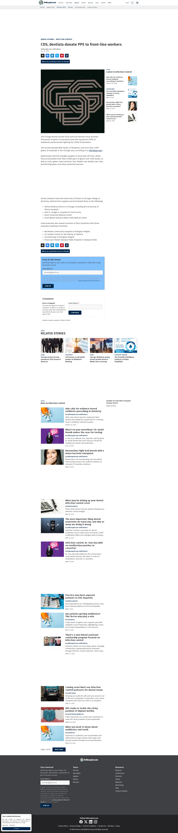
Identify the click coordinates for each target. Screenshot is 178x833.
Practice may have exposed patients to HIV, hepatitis (80, 596)
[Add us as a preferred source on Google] (67, 55)
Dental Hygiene (47, 39)
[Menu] (137, 3)
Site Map (111, 826)
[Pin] (62, 55)
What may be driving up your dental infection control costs (115, 117)
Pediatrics (69, 355)
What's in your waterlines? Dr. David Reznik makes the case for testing (84, 431)
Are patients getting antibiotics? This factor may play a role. (82, 615)
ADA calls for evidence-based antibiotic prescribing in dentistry (114, 79)
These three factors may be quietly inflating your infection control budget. (84, 510)
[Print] (42, 55)
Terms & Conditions (89, 826)
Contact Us (102, 826)
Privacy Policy (63, 826)
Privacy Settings (75, 826)
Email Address (47, 269)
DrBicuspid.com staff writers (51, 49)
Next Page (59, 749)
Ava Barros (71, 619)
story (95, 150)
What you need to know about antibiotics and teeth (81, 728)
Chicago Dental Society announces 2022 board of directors (51, 359)
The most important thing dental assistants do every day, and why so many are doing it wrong (84, 522)
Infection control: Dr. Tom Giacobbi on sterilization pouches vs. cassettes (84, 545)
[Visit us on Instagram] (95, 821)
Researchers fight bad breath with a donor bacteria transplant (114, 104)
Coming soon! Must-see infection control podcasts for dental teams (84, 688)
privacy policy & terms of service (89, 281)
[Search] (132, 3)
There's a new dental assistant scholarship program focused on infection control (82, 638)
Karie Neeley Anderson (75, 714)
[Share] (47, 55)
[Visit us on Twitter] (86, 821)
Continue (75, 312)
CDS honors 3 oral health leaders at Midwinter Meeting (75, 359)
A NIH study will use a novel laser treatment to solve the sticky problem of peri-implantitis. (84, 718)
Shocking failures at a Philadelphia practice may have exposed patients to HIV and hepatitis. (84, 605)
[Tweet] (57, 55)
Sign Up (48, 286)
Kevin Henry (71, 693)
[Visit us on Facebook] (81, 821)
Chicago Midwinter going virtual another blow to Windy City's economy (100, 359)
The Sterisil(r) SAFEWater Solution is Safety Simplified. (115, 93)
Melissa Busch (72, 506)
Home (43, 355)
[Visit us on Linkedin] (90, 821)
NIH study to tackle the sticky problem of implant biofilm (81, 709)
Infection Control (64, 39)
